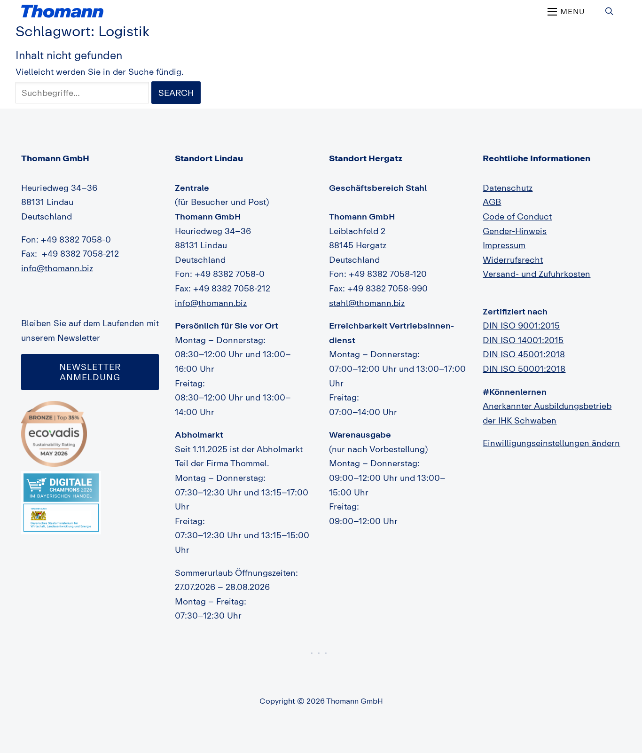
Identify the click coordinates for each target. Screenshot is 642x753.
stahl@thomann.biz (367, 303)
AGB (492, 201)
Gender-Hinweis (515, 231)
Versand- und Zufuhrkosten (536, 273)
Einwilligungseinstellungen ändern (551, 443)
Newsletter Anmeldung (90, 371)
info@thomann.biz (57, 268)
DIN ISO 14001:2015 (523, 340)
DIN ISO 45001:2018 (524, 354)
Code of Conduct (517, 216)
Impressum (504, 245)
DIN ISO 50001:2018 (524, 368)
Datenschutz (507, 187)
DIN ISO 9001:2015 (521, 325)
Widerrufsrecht (513, 259)
